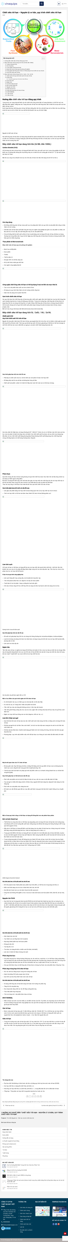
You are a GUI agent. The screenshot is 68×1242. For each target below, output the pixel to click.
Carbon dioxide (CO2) (12, 64)
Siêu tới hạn (10, 95)
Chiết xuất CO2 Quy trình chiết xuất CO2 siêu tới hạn (19, 75)
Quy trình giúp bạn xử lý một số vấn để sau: (18, 79)
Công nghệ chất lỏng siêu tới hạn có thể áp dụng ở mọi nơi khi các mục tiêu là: (25, 70)
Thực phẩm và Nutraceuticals (14, 67)
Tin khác (4, 1150)
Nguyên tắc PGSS (11, 87)
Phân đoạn (9, 77)
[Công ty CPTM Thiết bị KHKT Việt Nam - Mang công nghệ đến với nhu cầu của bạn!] (10, 3)
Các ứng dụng (10, 65)
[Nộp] (41, 4)
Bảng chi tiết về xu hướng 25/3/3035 (17, 1170)
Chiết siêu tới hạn (44, 1101)
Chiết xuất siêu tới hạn (54, 1101)
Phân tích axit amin (12, 1186)
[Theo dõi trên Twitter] (56, 1224)
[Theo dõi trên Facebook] (53, 1224)
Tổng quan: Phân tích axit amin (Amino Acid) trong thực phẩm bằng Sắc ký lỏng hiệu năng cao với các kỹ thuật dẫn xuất (35, 1181)
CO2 (18, 762)
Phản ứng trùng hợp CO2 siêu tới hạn (15, 90)
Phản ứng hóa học (11, 88)
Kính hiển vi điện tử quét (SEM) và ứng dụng (19, 1175)
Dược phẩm (5, 1135)
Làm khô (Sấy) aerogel (12, 83)
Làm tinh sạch (10, 80)
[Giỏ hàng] (58, 3)
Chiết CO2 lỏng (36, 1101)
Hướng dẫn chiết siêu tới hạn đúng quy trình (16, 60)
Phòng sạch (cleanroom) (9, 1144)
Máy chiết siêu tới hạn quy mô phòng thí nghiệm (18, 69)
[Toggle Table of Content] (42, 58)
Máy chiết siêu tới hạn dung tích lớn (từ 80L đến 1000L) (19, 62)
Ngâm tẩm (9, 82)
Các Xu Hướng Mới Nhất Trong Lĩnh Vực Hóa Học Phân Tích (23, 1165)
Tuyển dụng (5, 1153)
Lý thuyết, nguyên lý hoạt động (10, 1141)
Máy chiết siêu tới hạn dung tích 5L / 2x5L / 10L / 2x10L (19, 74)
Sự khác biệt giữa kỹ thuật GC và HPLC (52, 1105)
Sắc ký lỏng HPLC (22, 1101)
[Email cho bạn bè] (35, 1096)
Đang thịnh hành (6, 1132)
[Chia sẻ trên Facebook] (30, 1096)
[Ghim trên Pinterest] (38, 1096)
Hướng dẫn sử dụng (7, 1138)
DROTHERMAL (11, 92)
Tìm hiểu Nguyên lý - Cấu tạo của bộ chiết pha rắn (20, 1118)
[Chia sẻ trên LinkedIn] (40, 1096)
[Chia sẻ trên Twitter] (32, 1096)
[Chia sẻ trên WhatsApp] (27, 1096)
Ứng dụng (5, 1156)
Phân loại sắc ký (9, 1105)
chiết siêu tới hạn (20, 99)
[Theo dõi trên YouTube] (58, 1224)
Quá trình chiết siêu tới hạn (13, 72)
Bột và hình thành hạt (12, 85)
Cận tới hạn (10, 93)
